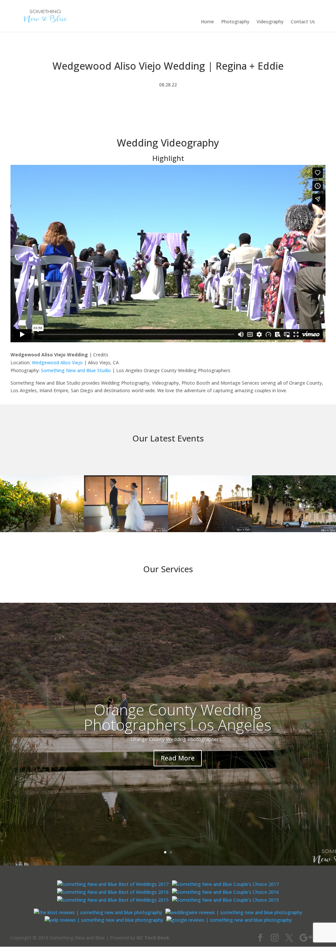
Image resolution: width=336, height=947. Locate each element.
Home (207, 22)
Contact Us (303, 22)
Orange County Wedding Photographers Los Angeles (177, 717)
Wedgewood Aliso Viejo (57, 362)
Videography (270, 22)
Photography (235, 22)
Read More (178, 758)
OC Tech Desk (152, 938)
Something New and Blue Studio (76, 370)
